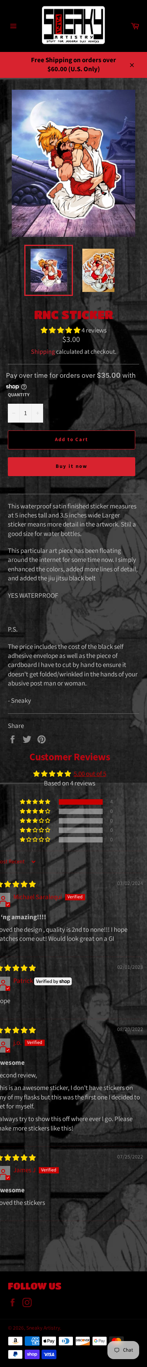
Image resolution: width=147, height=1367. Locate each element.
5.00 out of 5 (90, 774)
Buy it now (71, 466)
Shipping (43, 351)
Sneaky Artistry (43, 1328)
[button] (61, 330)
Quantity (18, 395)
